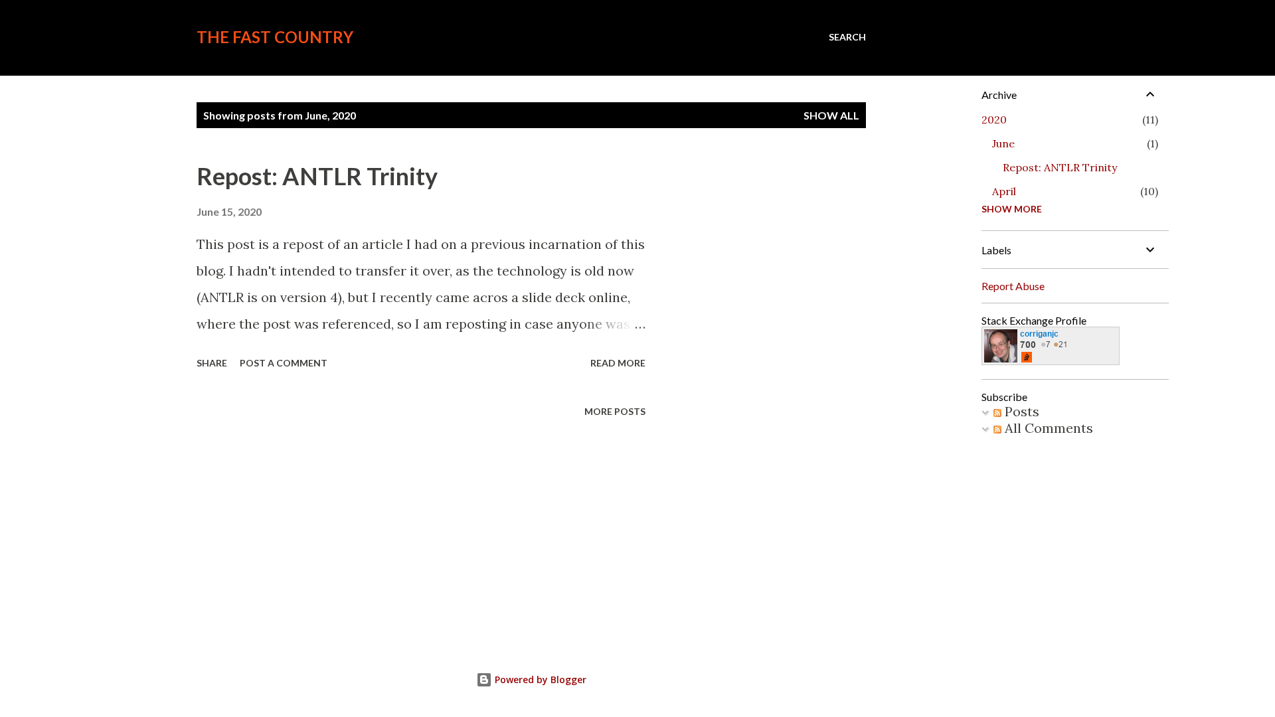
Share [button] (212, 362)
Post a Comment (283, 362)
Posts (1020, 411)
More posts (614, 411)
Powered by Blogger (539, 679)
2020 (994, 119)
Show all (831, 115)
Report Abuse (1013, 285)
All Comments (1047, 428)
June (1003, 143)
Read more (617, 362)
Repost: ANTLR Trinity (317, 176)
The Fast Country (275, 36)
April (1004, 191)
